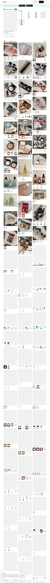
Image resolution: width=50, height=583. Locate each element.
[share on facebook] (7, 37)
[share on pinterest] (9, 37)
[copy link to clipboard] (14, 37)
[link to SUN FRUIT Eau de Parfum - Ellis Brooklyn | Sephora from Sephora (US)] (21, 15)
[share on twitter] (11, 37)
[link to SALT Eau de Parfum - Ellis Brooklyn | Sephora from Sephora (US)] (28, 15)
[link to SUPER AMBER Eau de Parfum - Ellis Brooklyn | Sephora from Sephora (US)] (36, 15)
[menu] (46, 2)
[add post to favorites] (15, 28)
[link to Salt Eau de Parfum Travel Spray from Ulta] (43, 15)
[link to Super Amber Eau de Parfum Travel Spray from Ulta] (21, 22)
